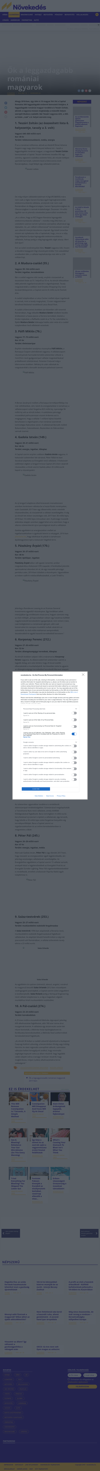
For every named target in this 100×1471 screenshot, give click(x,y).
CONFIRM (36, 789)
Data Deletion (39, 796)
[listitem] (50, 709)
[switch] (74, 713)
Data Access (50, 796)
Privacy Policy (61, 796)
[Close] (84, 675)
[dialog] (50, 735)
